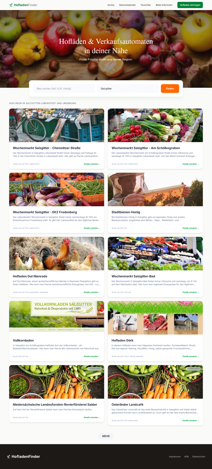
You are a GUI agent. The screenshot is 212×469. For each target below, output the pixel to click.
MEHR (106, 436)
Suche (111, 5)
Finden (170, 88)
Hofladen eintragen (190, 5)
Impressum (174, 456)
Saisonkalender (127, 5)
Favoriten (146, 5)
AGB (186, 456)
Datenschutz (198, 456)
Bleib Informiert (164, 5)
